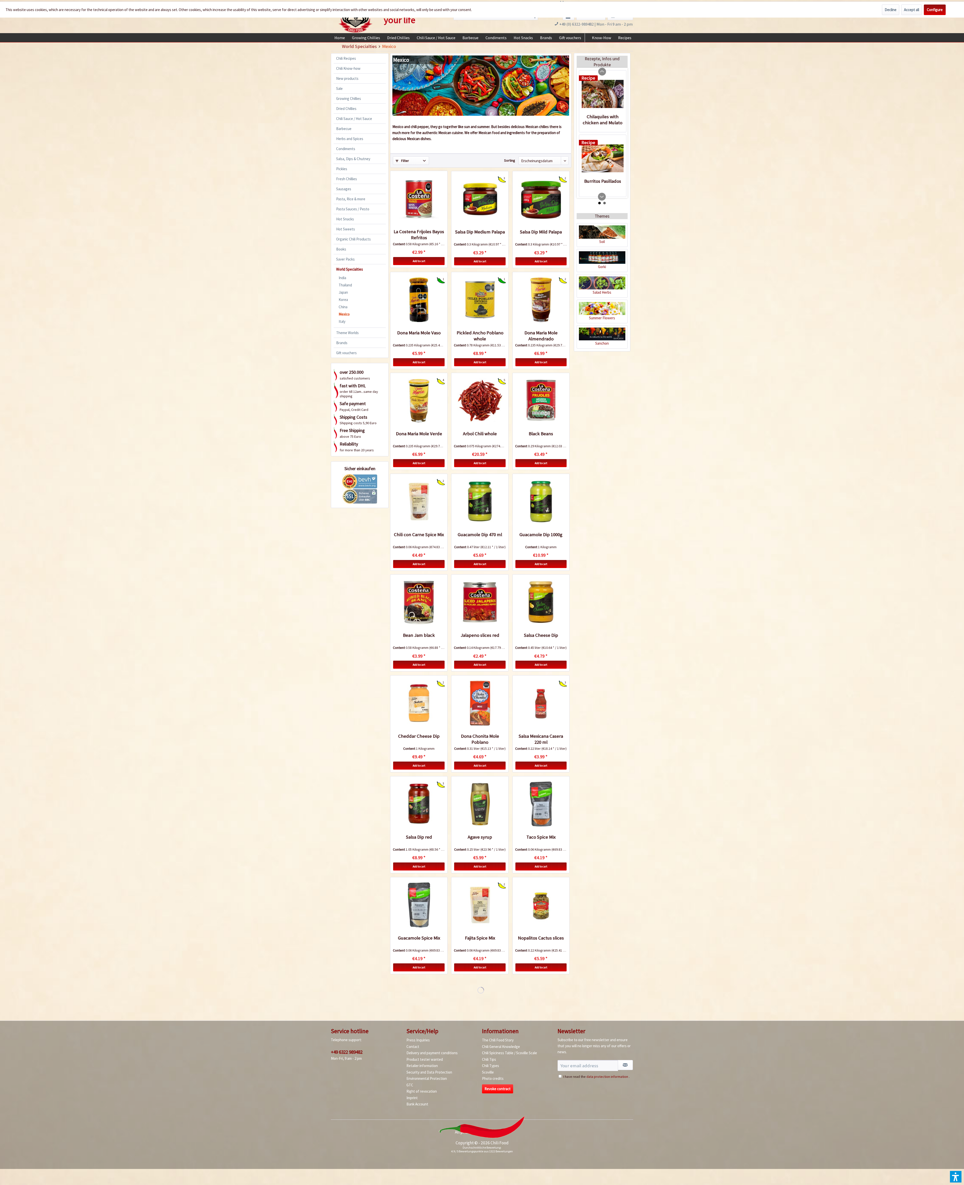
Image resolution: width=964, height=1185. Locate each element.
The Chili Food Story (498, 1040)
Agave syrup (480, 837)
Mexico (344, 314)
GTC (409, 1085)
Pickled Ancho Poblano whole (480, 336)
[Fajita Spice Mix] (480, 904)
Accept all (911, 9)
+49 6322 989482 (347, 1052)
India (342, 277)
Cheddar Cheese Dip (419, 736)
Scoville (488, 1072)
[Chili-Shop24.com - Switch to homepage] (355, 18)
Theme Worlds (347, 332)
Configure (935, 9)
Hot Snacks (345, 219)
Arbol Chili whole (480, 433)
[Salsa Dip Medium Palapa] (480, 198)
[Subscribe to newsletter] (625, 1065)
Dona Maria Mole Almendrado (541, 336)
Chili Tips (489, 1059)
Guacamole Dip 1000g (540, 534)
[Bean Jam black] (419, 602)
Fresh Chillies (346, 178)
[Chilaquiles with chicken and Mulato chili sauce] (603, 93)
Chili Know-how (348, 68)
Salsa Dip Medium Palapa (480, 232)
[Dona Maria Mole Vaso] (419, 299)
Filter (404, 160)
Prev (602, 72)
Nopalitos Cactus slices (541, 938)
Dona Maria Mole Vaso (419, 333)
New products (347, 78)
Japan (343, 292)
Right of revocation (421, 1091)
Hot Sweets (345, 229)
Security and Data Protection (429, 1072)
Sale (339, 88)
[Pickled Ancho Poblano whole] (480, 299)
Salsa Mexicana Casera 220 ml (541, 739)
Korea (343, 299)
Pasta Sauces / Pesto (352, 209)
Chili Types (490, 1065)
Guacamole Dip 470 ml (480, 534)
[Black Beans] (541, 400)
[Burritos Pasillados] (603, 158)
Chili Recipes (346, 58)
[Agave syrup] (480, 804)
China (343, 306)
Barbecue (343, 128)
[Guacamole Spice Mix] (419, 904)
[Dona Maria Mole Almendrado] (541, 299)
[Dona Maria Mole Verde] (419, 400)
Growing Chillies (348, 98)
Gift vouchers (346, 352)
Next (602, 197)
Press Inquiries (418, 1040)
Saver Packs (345, 259)
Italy (342, 321)
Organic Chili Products (353, 239)
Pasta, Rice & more (350, 199)
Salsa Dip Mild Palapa (541, 232)
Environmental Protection (426, 1078)
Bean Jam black (419, 635)
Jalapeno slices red (480, 635)
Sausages (343, 188)
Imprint (412, 1097)
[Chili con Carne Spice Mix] (419, 501)
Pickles (341, 168)
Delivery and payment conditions (432, 1052)
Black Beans (541, 433)
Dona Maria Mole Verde (419, 433)
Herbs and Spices (349, 138)
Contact (412, 1046)
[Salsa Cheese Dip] (541, 602)
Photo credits (493, 1078)
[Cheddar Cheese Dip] (419, 703)
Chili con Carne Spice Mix (419, 534)
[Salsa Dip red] (419, 804)
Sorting (509, 160)
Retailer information (422, 1065)
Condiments (345, 148)
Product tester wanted (424, 1059)
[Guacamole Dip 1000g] (541, 501)
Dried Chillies (346, 108)
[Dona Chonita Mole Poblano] (480, 703)
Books (341, 249)
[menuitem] (339, 37)
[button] (955, 1176)
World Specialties (349, 269)
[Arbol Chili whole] (480, 400)
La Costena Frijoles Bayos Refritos (419, 234)
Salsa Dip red (419, 837)
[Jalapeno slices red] (480, 602)
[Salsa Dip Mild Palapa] (541, 198)
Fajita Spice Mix (480, 938)
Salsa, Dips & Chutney (353, 158)
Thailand (345, 285)
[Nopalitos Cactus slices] (541, 904)
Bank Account (417, 1104)
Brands (341, 342)
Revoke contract (498, 1088)
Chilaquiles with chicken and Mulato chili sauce (602, 120)
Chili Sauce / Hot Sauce (354, 118)
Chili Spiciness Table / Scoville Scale (509, 1052)
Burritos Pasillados (602, 181)
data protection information (607, 1076)
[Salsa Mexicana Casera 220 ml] (541, 703)
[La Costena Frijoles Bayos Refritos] (419, 198)
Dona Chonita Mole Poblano (480, 739)
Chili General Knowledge (501, 1046)
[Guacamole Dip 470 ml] (480, 501)
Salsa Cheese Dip (541, 635)
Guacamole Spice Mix (419, 938)
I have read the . (596, 1076)
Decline (890, 9)
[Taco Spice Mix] (541, 804)
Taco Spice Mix (541, 837)
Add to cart (419, 261)
